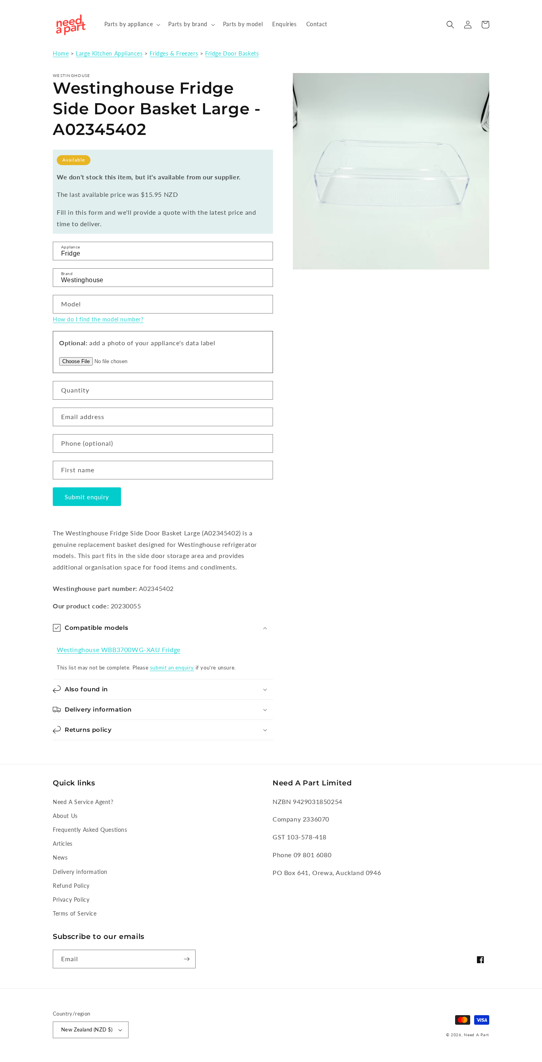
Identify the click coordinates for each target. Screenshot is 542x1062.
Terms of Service (75, 913)
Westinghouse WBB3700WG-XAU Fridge (119, 649)
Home (61, 53)
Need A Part (476, 1034)
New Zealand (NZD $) (87, 1029)
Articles (63, 843)
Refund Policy (71, 885)
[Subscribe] (186, 959)
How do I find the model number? (98, 319)
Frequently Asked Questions (90, 829)
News (60, 857)
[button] (132, 24)
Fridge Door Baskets (232, 53)
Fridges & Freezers (174, 53)
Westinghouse (71, 75)
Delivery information (80, 871)
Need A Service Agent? (83, 801)
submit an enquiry (172, 667)
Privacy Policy (71, 899)
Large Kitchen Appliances (109, 53)
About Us (65, 815)
